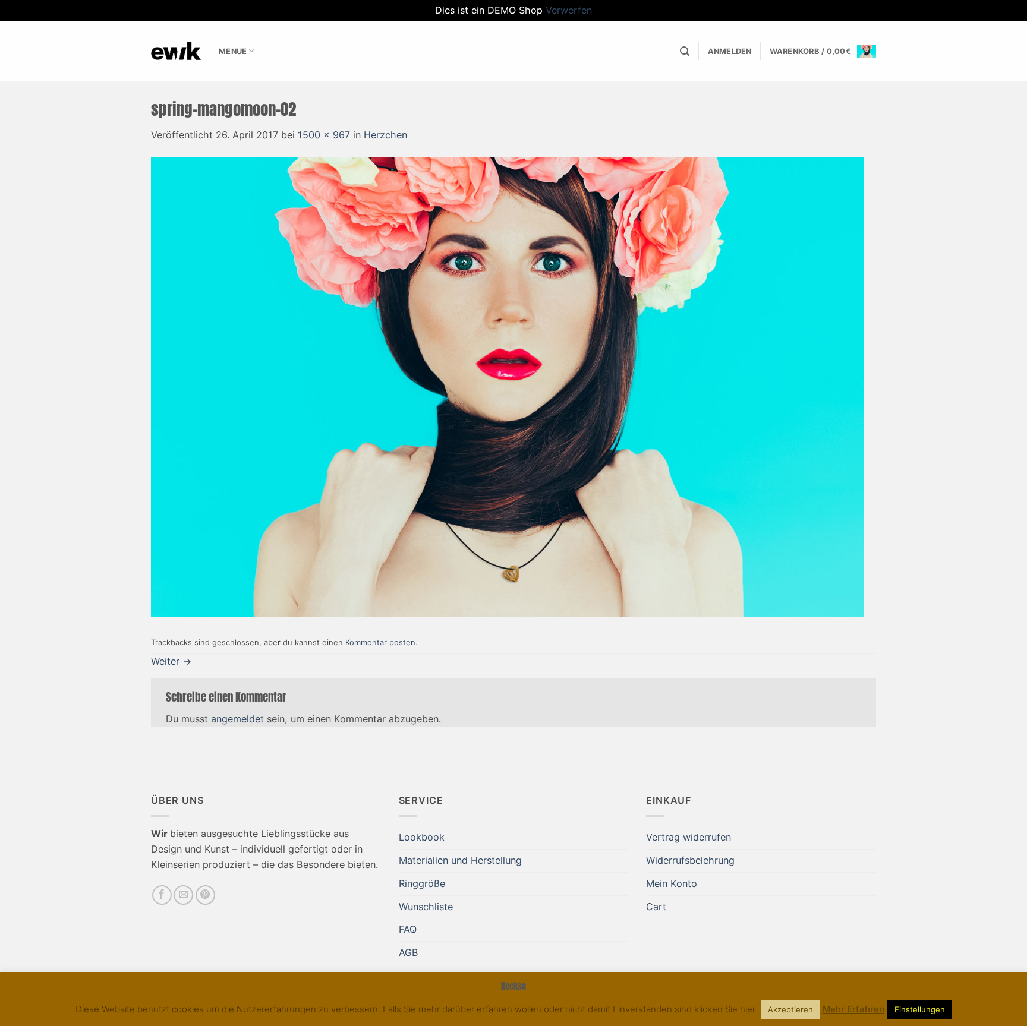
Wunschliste (426, 907)
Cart (656, 907)
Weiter (171, 661)
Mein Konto (671, 883)
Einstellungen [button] (919, 1009)
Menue (233, 51)
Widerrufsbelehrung (690, 860)
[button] (730, 51)
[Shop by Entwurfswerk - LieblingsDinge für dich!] (176, 51)
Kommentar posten (380, 642)
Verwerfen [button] (569, 10)
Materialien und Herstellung (460, 860)
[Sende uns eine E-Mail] (183, 895)
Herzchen (385, 135)
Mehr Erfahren (853, 1009)
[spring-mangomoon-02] (507, 387)
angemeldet (237, 719)
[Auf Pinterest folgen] (205, 895)
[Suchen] (684, 51)
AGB (408, 952)
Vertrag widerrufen (688, 837)
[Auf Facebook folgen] (162, 895)
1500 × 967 (324, 135)
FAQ (408, 929)
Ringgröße (422, 883)
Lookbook (422, 837)
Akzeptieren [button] (790, 1009)
